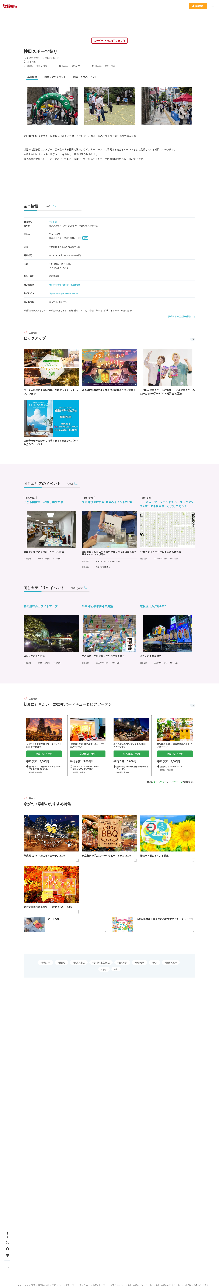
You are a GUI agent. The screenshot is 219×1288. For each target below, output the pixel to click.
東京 (155, 962)
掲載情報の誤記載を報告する (181, 316)
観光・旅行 (171, 962)
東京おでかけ (71, 1285)
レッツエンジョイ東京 (26, 1285)
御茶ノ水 (46, 962)
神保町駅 (140, 962)
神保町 (62, 962)
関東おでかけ (43, 1285)
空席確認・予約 (44, 753)
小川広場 (53, 221)
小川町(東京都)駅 (102, 962)
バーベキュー (159, 781)
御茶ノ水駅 (79, 962)
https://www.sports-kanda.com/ (63, 293)
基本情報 (31, 205)
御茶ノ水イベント (118, 1285)
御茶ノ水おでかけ (100, 1285)
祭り (104, 969)
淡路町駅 (123, 962)
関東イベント (57, 1285)
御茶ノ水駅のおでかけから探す (140, 1285)
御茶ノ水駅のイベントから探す (168, 1285)
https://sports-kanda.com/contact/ (64, 284)
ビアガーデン (175, 781)
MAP (85, 238)
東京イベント (85, 1285)
